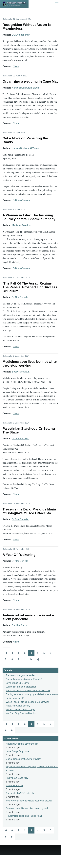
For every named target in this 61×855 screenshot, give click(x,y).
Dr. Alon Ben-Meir (21, 35)
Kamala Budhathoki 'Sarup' (25, 88)
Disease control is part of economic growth (27, 808)
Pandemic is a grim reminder (20, 675)
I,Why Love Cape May (17, 778)
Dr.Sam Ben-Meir (20, 519)
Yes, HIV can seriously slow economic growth (29, 800)
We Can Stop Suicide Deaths (20, 713)
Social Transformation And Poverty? (24, 679)
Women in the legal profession (21, 687)
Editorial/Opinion (21, 200)
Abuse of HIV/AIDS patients (20, 793)
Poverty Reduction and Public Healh (24, 816)
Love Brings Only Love (17, 683)
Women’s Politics (14, 785)
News (16, 66)
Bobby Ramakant (20, 372)
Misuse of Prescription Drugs (20, 709)
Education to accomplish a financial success (28, 690)
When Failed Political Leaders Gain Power (27, 702)
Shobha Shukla (20, 625)
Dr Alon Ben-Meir (20, 297)
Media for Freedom (21, 225)
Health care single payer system (22, 744)
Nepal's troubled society (18, 706)
